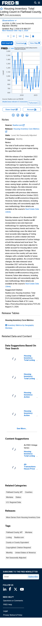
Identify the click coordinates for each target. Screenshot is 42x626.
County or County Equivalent (17, 542)
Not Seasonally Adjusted (16, 558)
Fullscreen (33, 103)
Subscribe (33, 576)
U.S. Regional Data (13, 502)
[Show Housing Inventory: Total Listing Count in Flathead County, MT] (26, 48)
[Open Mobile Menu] (39, 3)
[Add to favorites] (1, 8)
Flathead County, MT (14, 492)
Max (27, 36)
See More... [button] (22, 428)
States (18, 497)
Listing (9, 537)
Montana (9, 497)
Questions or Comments (13, 601)
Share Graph (10, 109)
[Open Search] (35, 3)
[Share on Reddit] (22, 115)
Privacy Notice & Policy (12, 615)
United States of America (25, 553)
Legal (5, 611)
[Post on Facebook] (17, 115)
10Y (20, 36)
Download (20, 43)
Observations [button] (8, 20)
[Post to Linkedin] (27, 115)
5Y (14, 36)
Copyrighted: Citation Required (18, 547)
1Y (8, 36)
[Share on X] (13, 115)
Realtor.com (18, 125)
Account (30, 109)
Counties (28, 492)
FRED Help (7, 604)
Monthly (9, 553)
